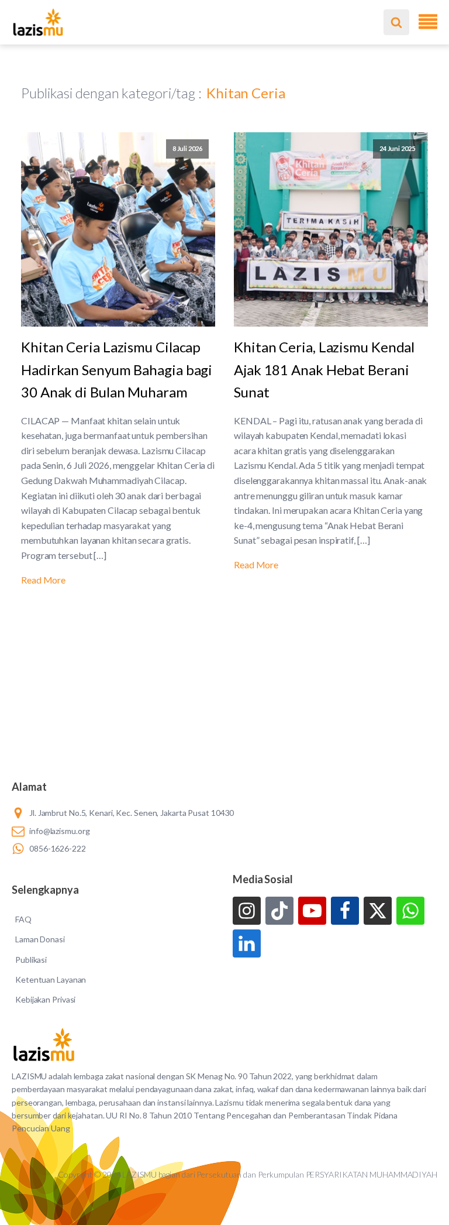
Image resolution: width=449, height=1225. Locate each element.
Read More (43, 579)
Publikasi (31, 960)
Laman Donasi (40, 939)
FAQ (23, 919)
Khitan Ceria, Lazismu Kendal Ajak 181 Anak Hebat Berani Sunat (324, 369)
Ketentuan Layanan (50, 979)
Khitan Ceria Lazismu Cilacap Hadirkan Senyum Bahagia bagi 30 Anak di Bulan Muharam (116, 369)
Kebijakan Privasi (45, 999)
